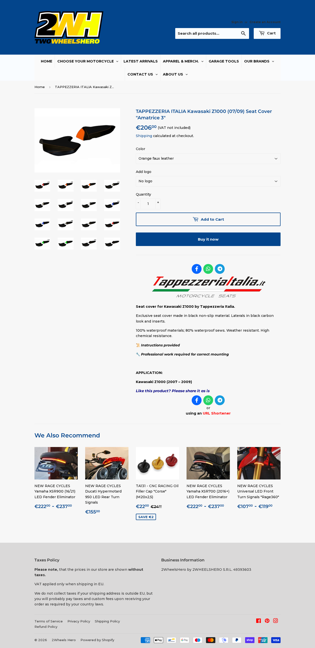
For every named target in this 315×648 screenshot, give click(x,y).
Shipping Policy (107, 621)
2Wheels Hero (64, 640)
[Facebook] (197, 269)
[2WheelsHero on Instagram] (275, 621)
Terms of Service (48, 621)
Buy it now (208, 239)
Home (39, 87)
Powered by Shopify (97, 640)
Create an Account (265, 22)
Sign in (237, 22)
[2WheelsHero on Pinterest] (267, 621)
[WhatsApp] (208, 269)
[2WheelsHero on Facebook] (258, 621)
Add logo (143, 172)
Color (140, 149)
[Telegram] (220, 269)
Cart (271, 33)
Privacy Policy (78, 621)
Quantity (143, 194)
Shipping (144, 136)
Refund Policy (45, 627)
